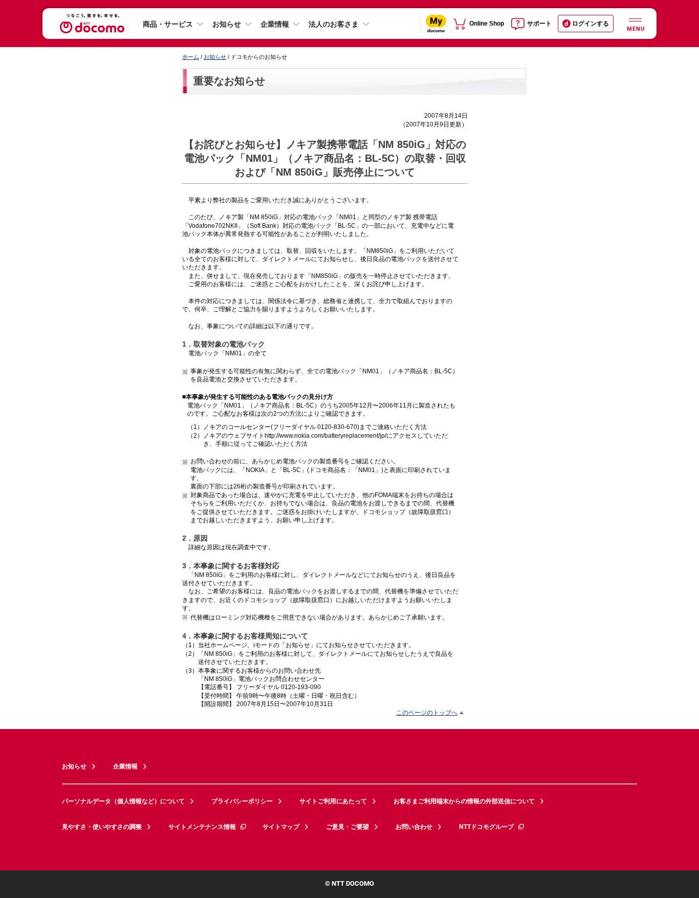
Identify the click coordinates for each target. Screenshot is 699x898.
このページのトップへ (426, 712)
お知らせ (226, 24)
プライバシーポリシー (242, 801)
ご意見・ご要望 (347, 826)
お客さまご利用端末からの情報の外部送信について (464, 801)
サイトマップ (281, 826)
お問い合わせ (414, 826)
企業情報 (274, 24)
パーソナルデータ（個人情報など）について (123, 801)
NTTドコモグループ (486, 826)
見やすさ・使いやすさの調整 (102, 826)
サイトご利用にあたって (333, 801)
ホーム (190, 57)
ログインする (590, 23)
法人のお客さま (334, 24)
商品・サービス (168, 24)
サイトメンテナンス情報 (202, 826)
